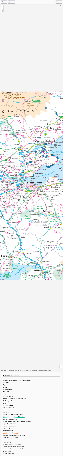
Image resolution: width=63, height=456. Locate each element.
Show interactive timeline (12, 375)
